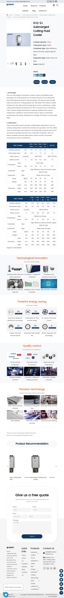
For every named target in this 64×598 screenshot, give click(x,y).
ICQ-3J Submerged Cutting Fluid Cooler (21, 435)
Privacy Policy (49, 595)
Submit (32, 536)
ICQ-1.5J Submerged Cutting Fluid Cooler (24, 433)
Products (17, 15)
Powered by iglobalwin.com (11, 595)
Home (10, 15)
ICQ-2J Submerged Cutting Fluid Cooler (25, 17)
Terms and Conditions (52, 595)
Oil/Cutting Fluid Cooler (30, 15)
